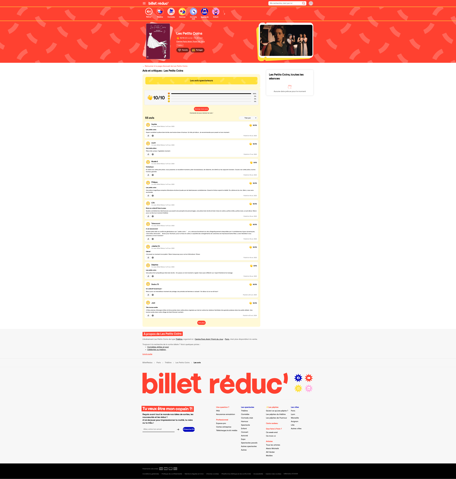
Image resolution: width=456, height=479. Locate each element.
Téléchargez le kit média (226, 430)
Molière (269, 456)
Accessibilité (258, 474)
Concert (244, 432)
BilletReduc (147, 363)
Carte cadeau (272, 423)
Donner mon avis (201, 109)
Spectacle (245, 425)
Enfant (244, 428)
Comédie (245, 414)
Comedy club (247, 418)
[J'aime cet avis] (148, 135)
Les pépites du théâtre (276, 414)
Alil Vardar (270, 452)
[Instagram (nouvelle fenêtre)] (298, 388)
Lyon (293, 414)
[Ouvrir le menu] (145, 3)
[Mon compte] (311, 3)
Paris (227, 339)
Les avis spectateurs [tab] (201, 80)
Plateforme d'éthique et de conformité (236, 474)
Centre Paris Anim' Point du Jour (190, 41)
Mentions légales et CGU (194, 474)
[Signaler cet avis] (153, 136)
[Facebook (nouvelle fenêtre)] (298, 378)
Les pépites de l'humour (276, 418)
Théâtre (179, 339)
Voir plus (201, 323)
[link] (199, 124)
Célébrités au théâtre (156, 350)
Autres (244, 450)
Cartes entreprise (223, 427)
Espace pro (221, 423)
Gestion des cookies (273, 474)
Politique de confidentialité (172, 474)
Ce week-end (272, 432)
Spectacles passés (249, 443)
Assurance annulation (225, 414)
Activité (244, 436)
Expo (243, 439)
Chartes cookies (212, 474)
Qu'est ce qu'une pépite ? (277, 411)
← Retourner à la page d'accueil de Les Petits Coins (165, 66)
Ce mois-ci (271, 436)
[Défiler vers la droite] (224, 14)
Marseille (295, 418)
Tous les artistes (273, 445)
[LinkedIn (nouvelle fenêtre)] (309, 388)
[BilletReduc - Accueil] (158, 3)
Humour (244, 421)
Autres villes (296, 428)
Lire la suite (147, 354)
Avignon (294, 421)
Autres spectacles (249, 446)
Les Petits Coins (183, 363)
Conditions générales (150, 474)
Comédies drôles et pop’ (158, 347)
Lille (292, 425)
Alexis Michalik (272, 448)
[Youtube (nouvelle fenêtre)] (309, 378)
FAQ (218, 411)
